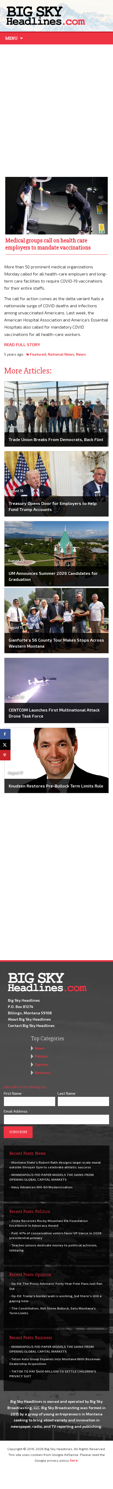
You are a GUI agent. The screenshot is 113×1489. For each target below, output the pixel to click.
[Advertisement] (56, 109)
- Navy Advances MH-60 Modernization (41, 1187)
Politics (41, 1056)
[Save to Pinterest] (5, 755)
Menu (11, 38)
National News (61, 354)
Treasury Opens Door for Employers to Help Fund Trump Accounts (53, 506)
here (74, 1460)
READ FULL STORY (22, 344)
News (81, 354)
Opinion (41, 1064)
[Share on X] (5, 744)
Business (43, 1072)
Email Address (17, 1111)
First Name (14, 1093)
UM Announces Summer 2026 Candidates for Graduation (53, 576)
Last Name (68, 1093)
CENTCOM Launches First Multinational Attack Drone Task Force (54, 712)
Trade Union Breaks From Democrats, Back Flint (56, 439)
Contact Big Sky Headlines (31, 1025)
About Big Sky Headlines (29, 1019)
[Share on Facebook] (5, 734)
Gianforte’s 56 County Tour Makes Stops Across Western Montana (56, 642)
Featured (38, 354)
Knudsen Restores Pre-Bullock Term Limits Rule (56, 785)
